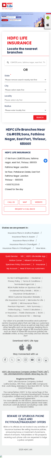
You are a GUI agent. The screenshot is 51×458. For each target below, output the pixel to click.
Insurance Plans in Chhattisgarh (17, 248)
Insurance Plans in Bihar (23, 241)
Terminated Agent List (24, 284)
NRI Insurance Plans (28, 303)
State (8, 75)
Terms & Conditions (31, 281)
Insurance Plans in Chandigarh (23, 244)
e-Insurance (11, 313)
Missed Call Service (33, 260)
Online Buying (14, 310)
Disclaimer (36, 278)
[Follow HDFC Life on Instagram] (25, 360)
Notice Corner (15, 260)
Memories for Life (35, 300)
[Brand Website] (39, 360)
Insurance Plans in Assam (23, 237)
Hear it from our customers (32, 268)
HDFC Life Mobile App (35, 256)
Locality (8, 96)
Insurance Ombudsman (24, 294)
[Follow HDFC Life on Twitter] (12, 360)
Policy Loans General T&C (19, 316)
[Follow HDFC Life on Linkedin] (19, 360)
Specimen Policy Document (18, 264)
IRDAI (36, 291)
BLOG (40, 313)
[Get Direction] (45, 161)
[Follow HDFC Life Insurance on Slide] (46, 360)
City (6, 86)
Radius (8, 106)
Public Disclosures (27, 313)
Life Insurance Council (15, 300)
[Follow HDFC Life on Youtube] (32, 360)
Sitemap (37, 316)
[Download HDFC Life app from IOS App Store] (29, 349)
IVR (22, 256)
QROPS (14, 303)
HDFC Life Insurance (18, 152)
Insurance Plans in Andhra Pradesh (23, 233)
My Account (12, 268)
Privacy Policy (14, 281)
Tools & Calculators (31, 310)
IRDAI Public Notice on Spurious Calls (24, 288)
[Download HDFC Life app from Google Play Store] (22, 349)
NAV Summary (34, 306)
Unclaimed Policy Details (20, 291)
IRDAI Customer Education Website (24, 297)
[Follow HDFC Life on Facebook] (5, 360)
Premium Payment (16, 306)
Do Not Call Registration (18, 278)
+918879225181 (12, 184)
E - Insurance (39, 264)
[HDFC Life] (7, 6)
